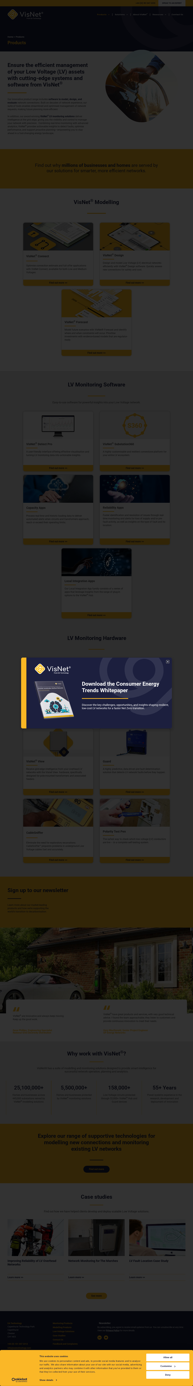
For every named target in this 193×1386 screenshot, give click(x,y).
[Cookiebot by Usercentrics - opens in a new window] (19, 1380)
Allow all (167, 1357)
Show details (46, 1380)
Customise (166, 1366)
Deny (168, 1375)
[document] (96, 693)
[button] (168, 662)
